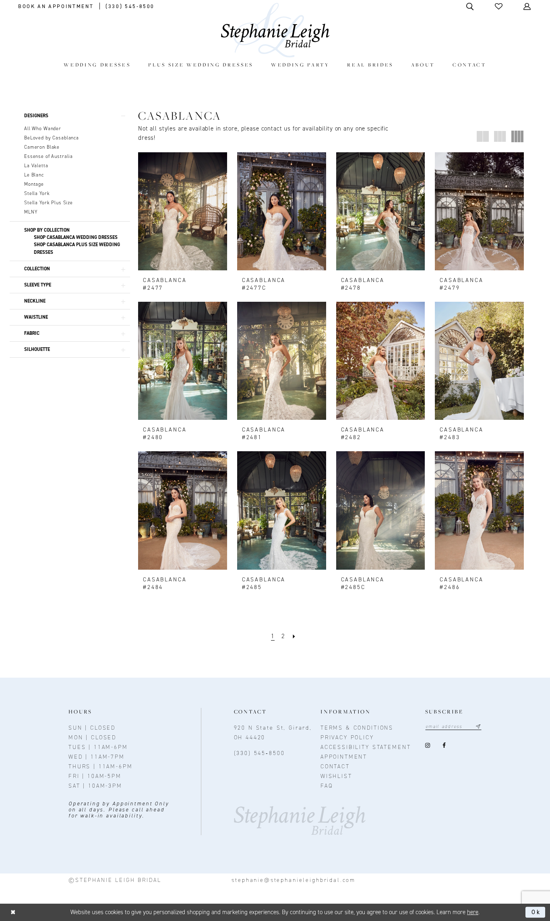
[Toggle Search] (470, 6)
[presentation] (182, 211)
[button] (499, 6)
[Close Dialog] (13, 912)
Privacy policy (347, 737)
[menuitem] (97, 65)
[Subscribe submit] (478, 726)
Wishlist (336, 776)
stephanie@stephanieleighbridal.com (294, 880)
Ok (536, 912)
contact (335, 766)
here (472, 912)
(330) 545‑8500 (259, 753)
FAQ (326, 786)
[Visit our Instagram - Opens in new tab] (427, 745)
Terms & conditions (356, 728)
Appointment (343, 757)
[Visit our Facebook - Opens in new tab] (444, 745)
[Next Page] (294, 636)
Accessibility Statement (365, 747)
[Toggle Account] (527, 6)
